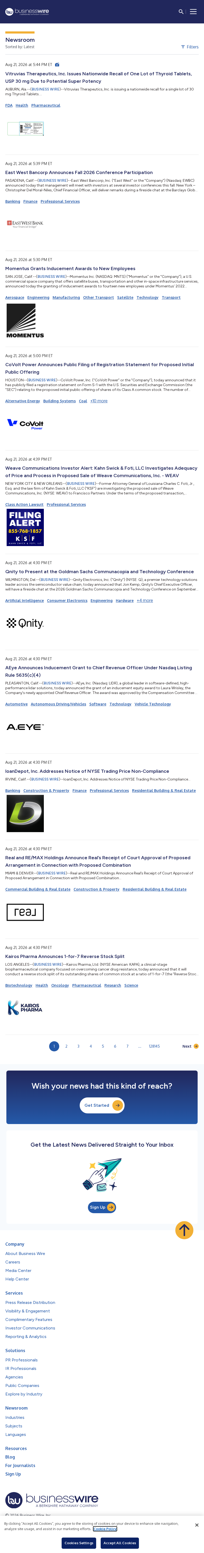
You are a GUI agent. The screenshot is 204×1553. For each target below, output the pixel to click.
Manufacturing (66, 297)
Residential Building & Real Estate (164, 790)
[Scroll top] (184, 1230)
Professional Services (60, 201)
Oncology (60, 985)
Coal (83, 401)
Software (97, 704)
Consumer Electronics (67, 600)
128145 (154, 1046)
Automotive (16, 704)
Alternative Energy (22, 401)
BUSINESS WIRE (46, 89)
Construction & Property (46, 790)
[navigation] (193, 11)
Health (22, 105)
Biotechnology (18, 985)
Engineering (38, 297)
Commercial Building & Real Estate (37, 889)
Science (131, 985)
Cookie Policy (105, 1529)
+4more (145, 600)
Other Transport (98, 297)
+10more (99, 400)
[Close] (196, 1525)
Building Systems (59, 401)
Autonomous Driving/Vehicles (58, 704)
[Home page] (27, 12)
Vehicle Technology (153, 704)
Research (112, 985)
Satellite (125, 297)
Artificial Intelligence (24, 600)
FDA (8, 105)
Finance (30, 201)
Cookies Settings (79, 1543)
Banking (12, 201)
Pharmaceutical (45, 105)
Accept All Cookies (120, 1543)
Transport (171, 297)
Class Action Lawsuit (24, 504)
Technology (148, 297)
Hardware (125, 600)
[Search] (181, 11)
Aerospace (14, 297)
